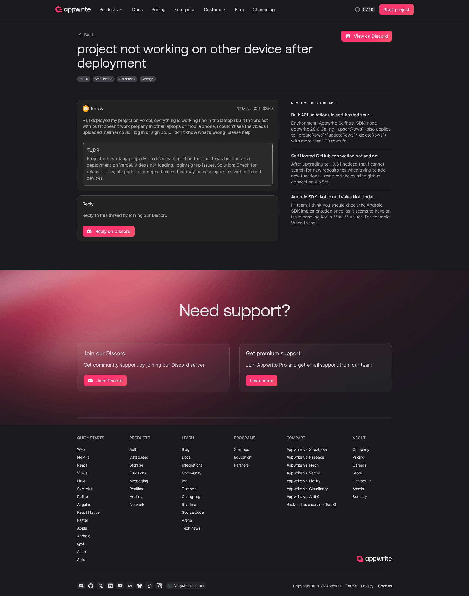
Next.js (83, 457)
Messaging (138, 480)
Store (357, 473)
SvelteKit (84, 488)
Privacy (367, 586)
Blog (239, 9)
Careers (359, 465)
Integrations (192, 465)
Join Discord (109, 380)
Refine (82, 496)
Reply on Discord (112, 231)
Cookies (385, 586)
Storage (136, 465)
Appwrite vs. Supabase (307, 449)
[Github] (90, 585)
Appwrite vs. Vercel (303, 473)
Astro (81, 551)
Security (360, 496)
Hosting (136, 496)
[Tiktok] (149, 585)
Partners (241, 465)
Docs (137, 9)
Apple (82, 528)
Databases (138, 457)
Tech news (191, 528)
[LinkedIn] (110, 585)
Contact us (362, 480)
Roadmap (190, 504)
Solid (81, 559)
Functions (137, 473)
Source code (193, 512)
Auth (133, 449)
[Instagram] (159, 585)
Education (242, 457)
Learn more (261, 380)
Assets (358, 488)
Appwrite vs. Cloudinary (307, 488)
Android (84, 536)
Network (136, 504)
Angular (83, 504)
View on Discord (370, 36)
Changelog (264, 9)
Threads (189, 488)
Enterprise (184, 9)
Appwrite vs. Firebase (305, 457)
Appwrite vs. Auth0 (303, 496)
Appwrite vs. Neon (303, 465)
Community (191, 473)
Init (184, 480)
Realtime (136, 488)
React (82, 465)
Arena (187, 520)
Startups (241, 449)
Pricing (158, 9)
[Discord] (81, 585)
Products (108, 9)
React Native (88, 512)
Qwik (81, 543)
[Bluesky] (139, 585)
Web (81, 449)
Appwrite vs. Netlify (304, 480)
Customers (215, 9)
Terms (351, 586)
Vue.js (82, 473)
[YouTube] (120, 585)
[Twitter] (100, 585)
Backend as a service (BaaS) (311, 504)
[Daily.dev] (130, 585)
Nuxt (81, 480)
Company (361, 449)
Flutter (82, 520)
